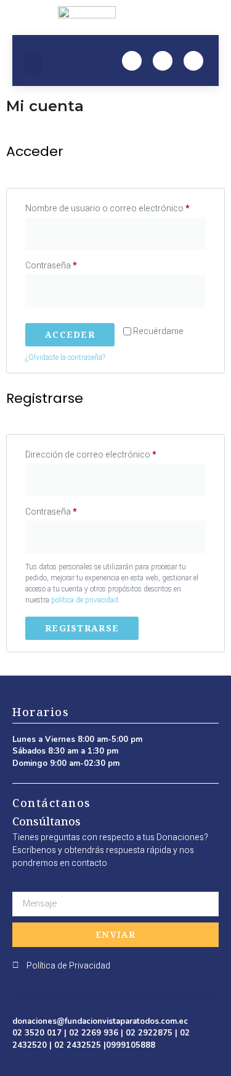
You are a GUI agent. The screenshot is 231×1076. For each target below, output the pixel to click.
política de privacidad (84, 600)
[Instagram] (162, 61)
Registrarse (82, 628)
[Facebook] (132, 61)
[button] (33, 63)
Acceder (70, 334)
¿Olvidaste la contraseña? (65, 357)
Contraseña (72, 264)
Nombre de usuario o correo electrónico (115, 207)
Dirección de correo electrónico (111, 453)
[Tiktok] (193, 61)
